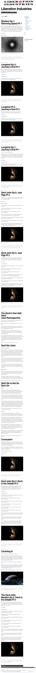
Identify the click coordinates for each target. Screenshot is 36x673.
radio (15, 100)
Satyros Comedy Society (13, 565)
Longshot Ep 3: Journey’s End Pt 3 (10, 65)
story (4, 101)
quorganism (5, 99)
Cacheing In (7, 551)
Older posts (3, 665)
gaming (8, 100)
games (6, 100)
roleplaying (17, 100)
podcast (13, 100)
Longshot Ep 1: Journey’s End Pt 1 (10, 148)
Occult (22, 246)
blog (9, 186)
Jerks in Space (7, 12)
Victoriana (10, 59)
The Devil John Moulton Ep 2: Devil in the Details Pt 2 (11, 597)
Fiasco (27, 24)
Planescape (27, 29)
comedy (22, 588)
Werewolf (27, 22)
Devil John (18, 99)
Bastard (8, 246)
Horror (18, 246)
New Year (13, 140)
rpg (19, 100)
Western (12, 59)
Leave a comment (10, 245)
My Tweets (26, 40)
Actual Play (15, 99)
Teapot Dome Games (11, 79)
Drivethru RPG (3, 523)
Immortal (20, 246)
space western (3, 141)
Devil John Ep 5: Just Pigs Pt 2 (11, 254)
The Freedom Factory (13, 12)
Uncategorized (20, 543)
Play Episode (3, 33)
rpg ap (10, 247)
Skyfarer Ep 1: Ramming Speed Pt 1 (11, 22)
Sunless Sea (2, 59)
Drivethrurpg (8, 442)
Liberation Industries (16, 8)
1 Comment (9, 99)
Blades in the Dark (28, 28)
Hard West (20, 335)
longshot (11, 100)
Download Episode (4, 35)
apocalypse (6, 186)
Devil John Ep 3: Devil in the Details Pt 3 (11, 482)
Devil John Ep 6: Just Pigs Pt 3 (11, 193)
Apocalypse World (28, 20)
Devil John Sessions (17, 320)
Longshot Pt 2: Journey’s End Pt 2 (10, 108)
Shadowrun (27, 27)
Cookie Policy (18, 671)
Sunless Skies (6, 59)
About (3, 12)
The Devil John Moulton (16, 247)
